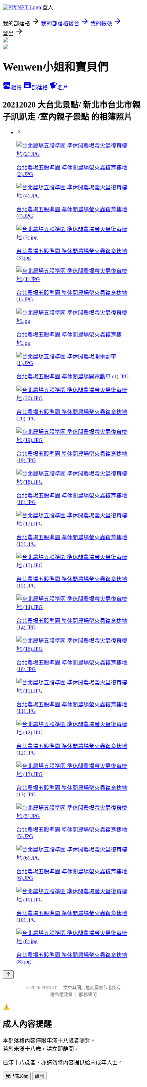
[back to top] (8, 974)
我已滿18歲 (16, 1076)
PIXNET (49, 987)
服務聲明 (88, 994)
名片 (62, 87)
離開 (39, 1076)
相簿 (17, 87)
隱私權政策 (61, 994)
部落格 (40, 87)
